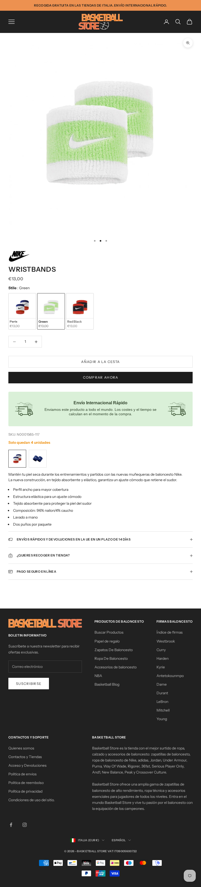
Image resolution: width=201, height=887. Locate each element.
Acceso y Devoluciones (27, 765)
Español (119, 840)
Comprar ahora (100, 377)
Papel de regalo (107, 641)
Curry (161, 649)
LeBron (162, 701)
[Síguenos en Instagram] (24, 824)
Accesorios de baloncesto (115, 667)
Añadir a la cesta (100, 362)
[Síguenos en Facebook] (11, 824)
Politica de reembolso (26, 782)
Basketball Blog (106, 684)
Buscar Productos (109, 632)
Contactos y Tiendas (25, 756)
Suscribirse (28, 683)
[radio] (22, 311)
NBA (98, 675)
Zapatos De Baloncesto (113, 649)
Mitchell (163, 710)
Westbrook (166, 641)
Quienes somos (21, 748)
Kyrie (161, 667)
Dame (162, 684)
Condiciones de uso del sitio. (31, 800)
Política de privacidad (25, 791)
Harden (163, 658)
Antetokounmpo (170, 675)
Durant (162, 693)
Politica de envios (22, 774)
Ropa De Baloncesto (111, 658)
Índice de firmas (170, 632)
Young (162, 719)
